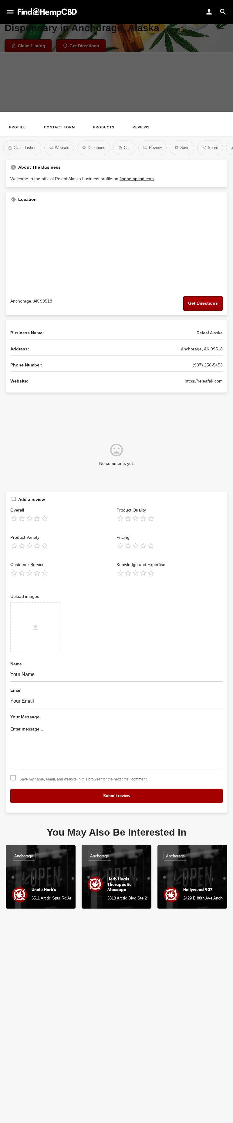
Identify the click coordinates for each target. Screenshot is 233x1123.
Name (16, 663)
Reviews (141, 127)
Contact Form (59, 127)
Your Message (24, 716)
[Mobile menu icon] (10, 12)
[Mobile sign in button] (209, 12)
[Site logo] (48, 12)
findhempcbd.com (137, 178)
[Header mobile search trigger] (223, 12)
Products (103, 127)
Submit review (116, 795)
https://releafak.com (204, 381)
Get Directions (203, 303)
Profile (17, 127)
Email (16, 690)
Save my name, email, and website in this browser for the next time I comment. (83, 779)
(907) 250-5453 (208, 365)
